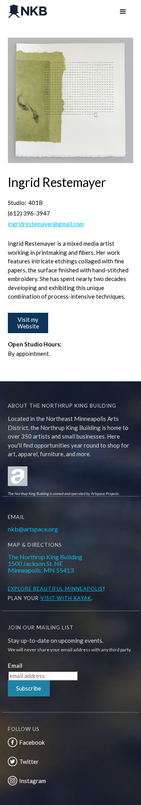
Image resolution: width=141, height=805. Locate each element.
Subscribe (28, 688)
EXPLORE (20, 589)
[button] (122, 11)
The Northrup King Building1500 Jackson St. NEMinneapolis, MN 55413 (45, 563)
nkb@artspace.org (33, 529)
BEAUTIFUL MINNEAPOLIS (67, 589)
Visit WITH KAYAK (65, 598)
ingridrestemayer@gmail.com (46, 224)
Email (15, 665)
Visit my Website (28, 323)
